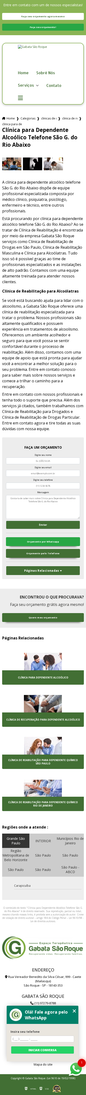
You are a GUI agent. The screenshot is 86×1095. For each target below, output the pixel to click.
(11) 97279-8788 (44, 1003)
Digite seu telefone (43, 479)
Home (23, 73)
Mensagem (43, 492)
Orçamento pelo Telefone (43, 553)
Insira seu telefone (25, 1032)
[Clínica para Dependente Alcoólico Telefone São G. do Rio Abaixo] (12, 164)
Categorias (28, 118)
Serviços (26, 85)
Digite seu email (43, 467)
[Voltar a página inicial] (43, 57)
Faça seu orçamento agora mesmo (43, 16)
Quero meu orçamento (43, 617)
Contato (53, 85)
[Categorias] (20, 98)
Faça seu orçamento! (43, 27)
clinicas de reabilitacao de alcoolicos (48, 118)
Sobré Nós (45, 73)
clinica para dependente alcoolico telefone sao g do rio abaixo (12, 124)
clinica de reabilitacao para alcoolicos (69, 118)
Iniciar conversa (42, 1050)
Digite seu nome (43, 455)
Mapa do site (43, 1064)
